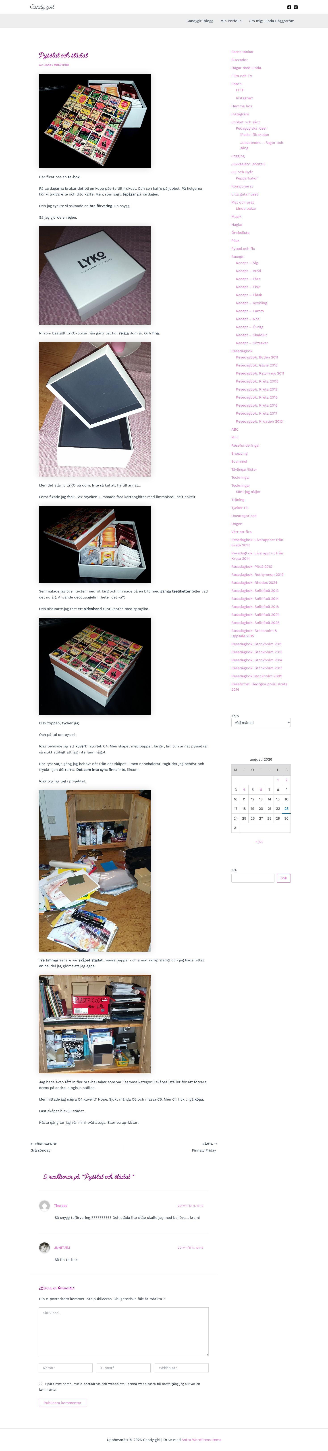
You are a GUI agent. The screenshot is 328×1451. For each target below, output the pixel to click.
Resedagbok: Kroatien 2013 (259, 421)
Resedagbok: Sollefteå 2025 (255, 623)
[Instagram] (296, 7)
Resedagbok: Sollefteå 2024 (255, 615)
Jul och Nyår (242, 172)
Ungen (236, 524)
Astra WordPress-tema (201, 1440)
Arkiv (235, 716)
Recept (237, 256)
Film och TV (241, 76)
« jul (258, 841)
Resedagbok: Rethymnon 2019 (257, 574)
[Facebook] (289, 7)
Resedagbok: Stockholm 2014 (256, 660)
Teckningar (240, 477)
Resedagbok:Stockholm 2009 (256, 676)
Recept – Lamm (250, 311)
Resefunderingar (245, 445)
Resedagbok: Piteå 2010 (251, 566)
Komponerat (242, 186)
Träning (237, 500)
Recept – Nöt (247, 319)
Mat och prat (242, 202)
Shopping (239, 453)
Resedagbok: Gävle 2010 (257, 365)
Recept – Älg (247, 263)
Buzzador (239, 60)
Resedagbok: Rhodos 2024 (254, 582)
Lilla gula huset (244, 194)
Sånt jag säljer (248, 492)
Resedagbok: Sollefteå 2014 (255, 598)
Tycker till (240, 508)
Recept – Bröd (248, 271)
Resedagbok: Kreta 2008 (257, 381)
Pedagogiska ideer (251, 128)
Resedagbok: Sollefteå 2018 (255, 606)
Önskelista (240, 232)
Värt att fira (241, 532)
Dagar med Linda (246, 68)
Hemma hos (241, 106)
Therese (60, 1205)
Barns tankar (242, 52)
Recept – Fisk (248, 287)
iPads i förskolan (254, 134)
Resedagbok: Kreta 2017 (256, 413)
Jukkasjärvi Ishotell (248, 164)
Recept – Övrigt (249, 327)
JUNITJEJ (62, 1247)
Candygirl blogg (200, 21)
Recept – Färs (248, 279)
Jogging (238, 156)
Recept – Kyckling (251, 303)
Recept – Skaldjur (251, 335)
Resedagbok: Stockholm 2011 (256, 644)
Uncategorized (244, 516)
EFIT (240, 90)
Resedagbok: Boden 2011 (257, 357)
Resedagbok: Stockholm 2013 (256, 652)
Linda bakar (246, 208)
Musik (236, 216)
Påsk (235, 240)
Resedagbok (241, 351)
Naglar (237, 224)
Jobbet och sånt (245, 122)
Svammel (239, 461)
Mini (235, 437)
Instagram (244, 98)
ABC (235, 429)
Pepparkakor (247, 178)
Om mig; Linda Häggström (271, 21)
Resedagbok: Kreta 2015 (256, 397)
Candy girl (42, 7)
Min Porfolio (231, 21)
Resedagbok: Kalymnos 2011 (260, 373)
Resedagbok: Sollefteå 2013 (255, 590)
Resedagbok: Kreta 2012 (256, 389)
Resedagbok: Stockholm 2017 (256, 668)
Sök (234, 870)
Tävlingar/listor (244, 469)
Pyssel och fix (243, 248)
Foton (236, 84)
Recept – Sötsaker (252, 343)
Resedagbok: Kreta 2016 (257, 405)
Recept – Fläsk (249, 295)
